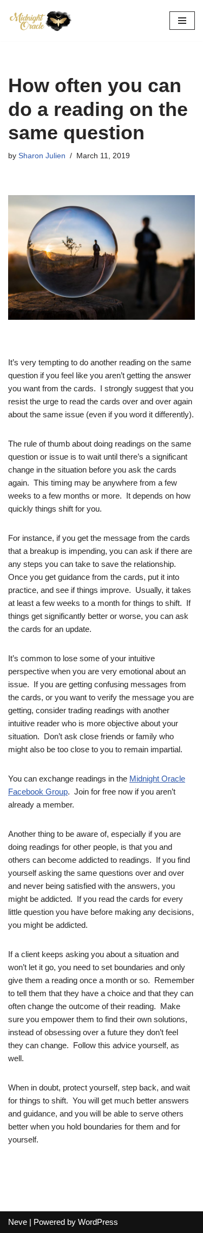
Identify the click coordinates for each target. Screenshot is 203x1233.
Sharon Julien (42, 156)
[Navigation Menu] (182, 20)
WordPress (98, 1221)
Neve (17, 1221)
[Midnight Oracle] (40, 21)
